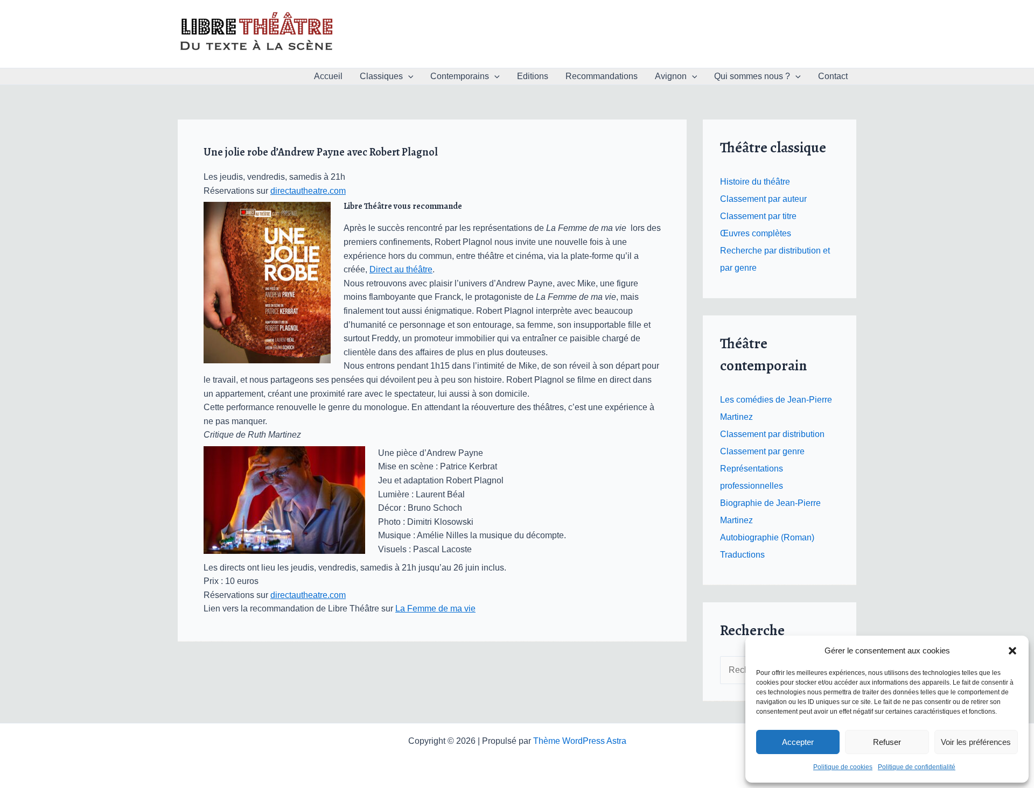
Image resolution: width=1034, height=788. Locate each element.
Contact (833, 76)
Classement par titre (758, 216)
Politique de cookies (842, 767)
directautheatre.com (308, 190)
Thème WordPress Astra (579, 740)
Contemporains (459, 76)
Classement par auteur (763, 198)
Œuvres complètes (755, 233)
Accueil (328, 76)
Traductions (742, 554)
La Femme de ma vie (435, 608)
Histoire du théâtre (755, 181)
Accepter (798, 742)
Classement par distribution (772, 434)
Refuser (887, 742)
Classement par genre (762, 451)
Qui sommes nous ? (752, 76)
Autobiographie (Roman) (767, 537)
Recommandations (601, 76)
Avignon (671, 76)
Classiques (381, 76)
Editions (532, 76)
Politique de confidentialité (916, 767)
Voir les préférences (976, 742)
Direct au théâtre (400, 269)
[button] (1012, 650)
